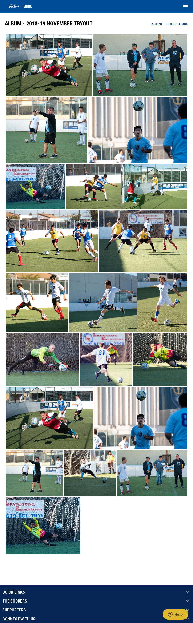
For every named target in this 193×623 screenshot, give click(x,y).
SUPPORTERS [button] (14, 610)
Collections (177, 24)
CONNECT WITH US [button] (18, 619)
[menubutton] (185, 6)
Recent (157, 24)
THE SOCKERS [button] (14, 601)
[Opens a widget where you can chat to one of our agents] (175, 615)
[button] (49, 65)
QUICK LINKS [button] (13, 592)
